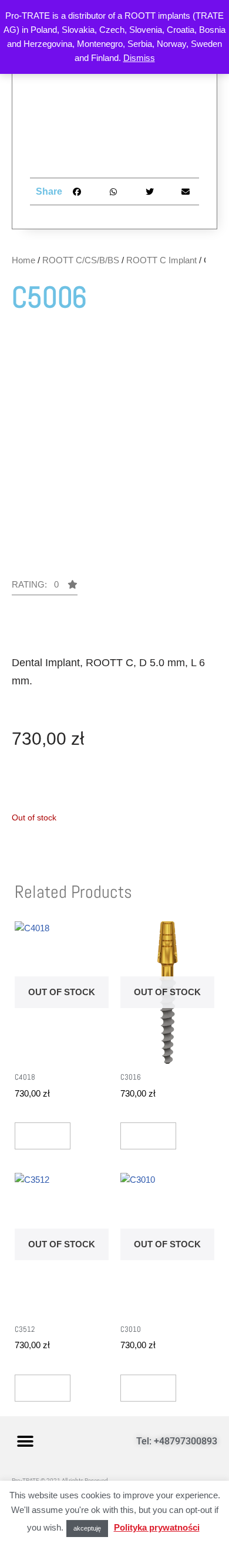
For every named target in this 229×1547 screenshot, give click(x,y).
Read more (42, 1136)
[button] (45, 587)
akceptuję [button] (87, 1528)
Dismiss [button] (139, 58)
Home (23, 260)
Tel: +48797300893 (176, 1441)
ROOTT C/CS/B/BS (80, 260)
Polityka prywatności (157, 1527)
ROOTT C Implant (161, 260)
